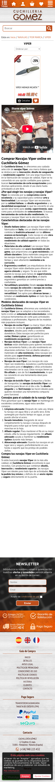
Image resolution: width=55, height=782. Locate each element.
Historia (27, 681)
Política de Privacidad (27, 667)
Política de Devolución (27, 678)
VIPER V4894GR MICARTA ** (27, 87)
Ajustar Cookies (42, 776)
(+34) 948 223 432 (30, 749)
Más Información (11, 771)
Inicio (27, 657)
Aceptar (25, 776)
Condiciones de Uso (27, 671)
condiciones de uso (30, 597)
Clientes (27, 685)
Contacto (27, 688)
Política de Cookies (27, 674)
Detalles (27, 660)
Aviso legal (27, 664)
